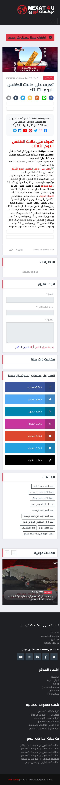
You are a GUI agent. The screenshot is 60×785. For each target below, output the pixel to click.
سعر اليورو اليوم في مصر (43, 510)
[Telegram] (15, 130)
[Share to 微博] (30, 97)
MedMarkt (13, 779)
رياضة (56, 683)
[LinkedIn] (19, 130)
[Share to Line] (44, 97)
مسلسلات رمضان (50, 687)
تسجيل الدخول (22, 347)
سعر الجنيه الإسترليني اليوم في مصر (38, 516)
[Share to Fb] (51, 97)
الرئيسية (55, 676)
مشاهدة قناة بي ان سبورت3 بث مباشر (40, 752)
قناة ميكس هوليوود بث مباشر (44, 725)
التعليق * (49, 319)
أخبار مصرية (53, 680)
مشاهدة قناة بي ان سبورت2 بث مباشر (40, 748)
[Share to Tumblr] (16, 97)
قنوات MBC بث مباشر (48, 711)
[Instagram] (40, 130)
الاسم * (50, 293)
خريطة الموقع (51, 642)
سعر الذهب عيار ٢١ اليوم (43, 486)
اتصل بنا (55, 632)
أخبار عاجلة (7, 592)
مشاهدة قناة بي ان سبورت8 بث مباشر (40, 758)
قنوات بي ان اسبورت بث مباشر (44, 714)
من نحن (55, 639)
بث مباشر (54, 690)
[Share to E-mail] (9, 97)
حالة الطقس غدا (28, 528)
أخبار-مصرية (48, 77)
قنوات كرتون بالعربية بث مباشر (44, 728)
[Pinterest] (30, 130)
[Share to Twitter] (23, 97)
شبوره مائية (46, 185)
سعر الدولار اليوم (46, 528)
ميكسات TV (53, 693)
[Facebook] (45, 130)
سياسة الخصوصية (50, 636)
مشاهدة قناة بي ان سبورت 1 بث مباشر (40, 745)
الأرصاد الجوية (47, 196)
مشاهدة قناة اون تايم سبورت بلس (41, 762)
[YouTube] (25, 130)
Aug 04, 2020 (35, 78)
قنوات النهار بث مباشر (48, 721)
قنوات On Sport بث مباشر (46, 718)
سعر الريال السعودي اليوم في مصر (38, 522)
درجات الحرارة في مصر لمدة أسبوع (39, 534)
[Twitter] (35, 130)
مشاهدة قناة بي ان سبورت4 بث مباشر (40, 755)
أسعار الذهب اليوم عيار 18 (42, 498)
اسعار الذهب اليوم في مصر (42, 492)
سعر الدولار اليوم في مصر (42, 504)
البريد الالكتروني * (45, 306)
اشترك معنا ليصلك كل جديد (27, 37)
